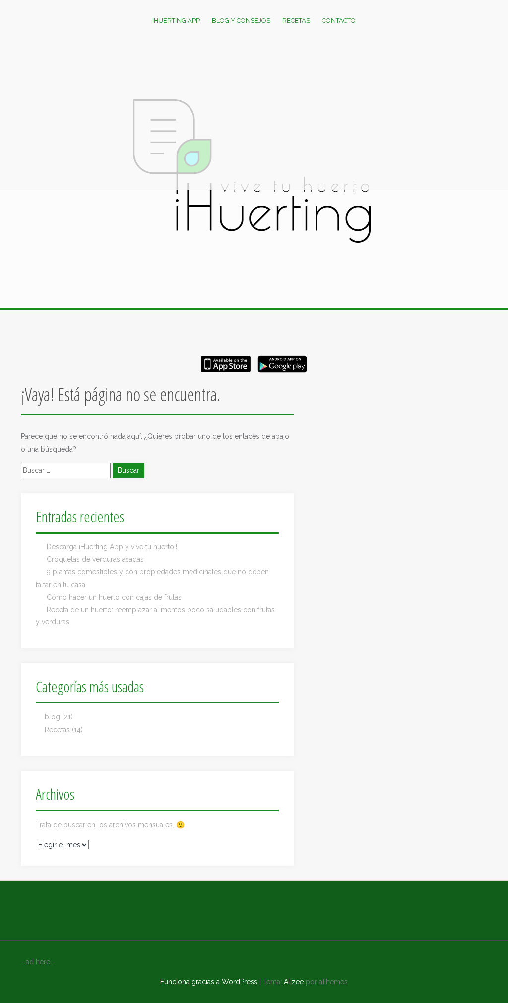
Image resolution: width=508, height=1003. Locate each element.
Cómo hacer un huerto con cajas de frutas (114, 597)
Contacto (339, 20)
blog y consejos (241, 20)
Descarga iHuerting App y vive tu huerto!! (112, 547)
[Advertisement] (254, 115)
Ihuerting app (176, 20)
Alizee (294, 982)
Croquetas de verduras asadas (95, 559)
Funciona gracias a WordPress (208, 982)
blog (52, 717)
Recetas (296, 20)
